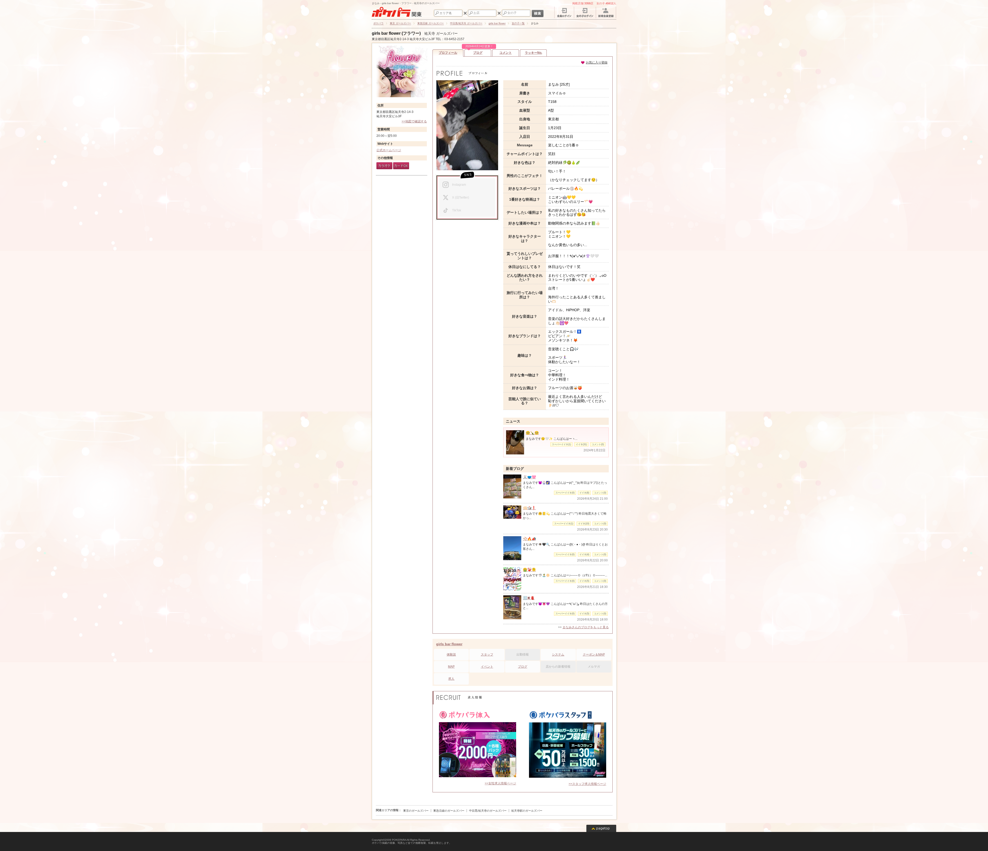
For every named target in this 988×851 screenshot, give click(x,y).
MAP (451, 666)
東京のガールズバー (416, 810)
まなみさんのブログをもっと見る (585, 627)
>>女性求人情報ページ (500, 783)
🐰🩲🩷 (529, 477)
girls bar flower (449, 644)
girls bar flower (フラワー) (396, 33)
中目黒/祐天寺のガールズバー (488, 810)
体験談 (451, 654)
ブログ (478, 52)
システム (558, 654)
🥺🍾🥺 (532, 433)
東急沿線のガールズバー (448, 810)
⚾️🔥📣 (529, 539)
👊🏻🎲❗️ (529, 508)
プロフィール (448, 53)
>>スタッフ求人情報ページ (587, 784)
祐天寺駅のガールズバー (526, 810)
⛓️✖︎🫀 (529, 598)
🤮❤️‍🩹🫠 (529, 570)
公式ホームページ (388, 150)
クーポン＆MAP (594, 654)
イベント (487, 666)
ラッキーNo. (533, 53)
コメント (505, 53)
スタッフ (487, 654)
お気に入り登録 (596, 62)
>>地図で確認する (414, 121)
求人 (451, 678)
